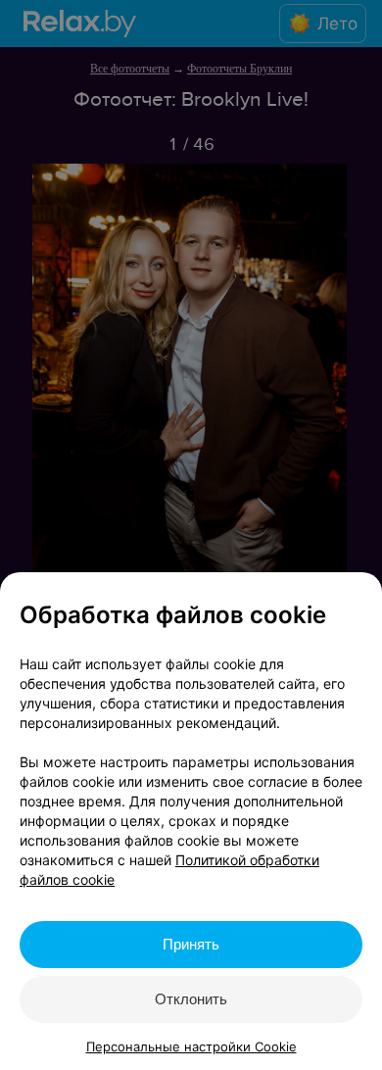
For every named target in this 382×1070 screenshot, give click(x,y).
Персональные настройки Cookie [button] (191, 1046)
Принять (191, 944)
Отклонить (191, 999)
